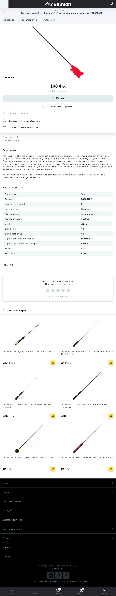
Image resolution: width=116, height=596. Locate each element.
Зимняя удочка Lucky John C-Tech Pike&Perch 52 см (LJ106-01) (27, 406)
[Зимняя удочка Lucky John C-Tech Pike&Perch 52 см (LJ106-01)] (29, 386)
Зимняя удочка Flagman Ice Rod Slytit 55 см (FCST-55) (27, 351)
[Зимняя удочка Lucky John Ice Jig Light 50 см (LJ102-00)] (87, 439)
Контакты (7, 556)
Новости (7, 492)
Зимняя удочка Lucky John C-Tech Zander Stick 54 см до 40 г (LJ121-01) (87, 352)
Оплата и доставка (12, 519)
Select (84, 194)
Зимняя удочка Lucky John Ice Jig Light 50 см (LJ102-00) (87, 458)
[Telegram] (50, 575)
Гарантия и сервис (12, 529)
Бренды (6, 483)
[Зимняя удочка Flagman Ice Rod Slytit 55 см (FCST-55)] (29, 333)
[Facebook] (66, 575)
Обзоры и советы (12, 501)
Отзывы (6, 538)
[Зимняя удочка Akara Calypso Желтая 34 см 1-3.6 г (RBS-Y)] (29, 439)
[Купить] (53, 363)
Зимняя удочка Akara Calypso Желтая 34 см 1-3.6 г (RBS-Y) (29, 459)
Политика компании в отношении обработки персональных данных (58, 581)
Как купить (8, 510)
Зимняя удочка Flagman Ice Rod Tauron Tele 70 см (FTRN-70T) (84, 406)
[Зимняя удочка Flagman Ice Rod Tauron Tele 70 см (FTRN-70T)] (87, 386)
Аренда (6, 547)
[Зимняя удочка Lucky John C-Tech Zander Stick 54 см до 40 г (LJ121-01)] (87, 333)
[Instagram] (58, 575)
